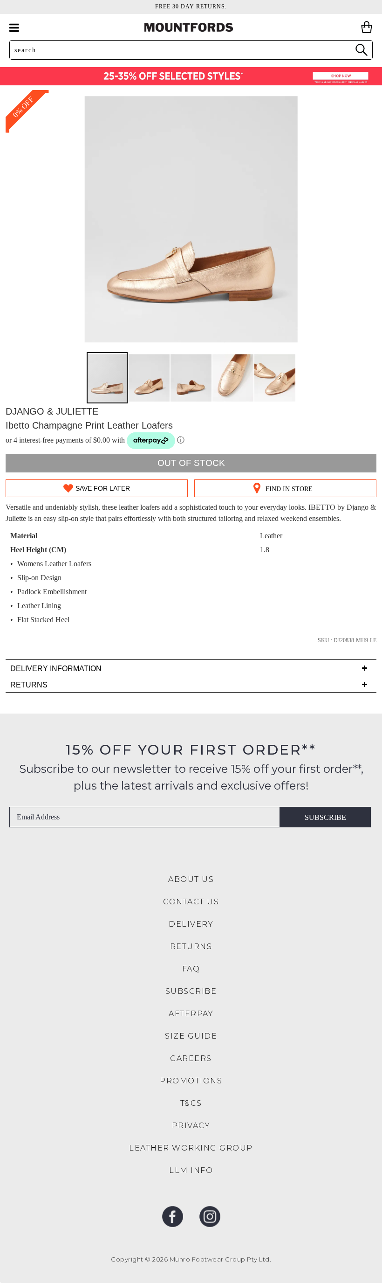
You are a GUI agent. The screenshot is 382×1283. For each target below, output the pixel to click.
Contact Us (191, 901)
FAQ (191, 968)
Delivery (191, 924)
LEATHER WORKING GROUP (191, 1148)
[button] (150, 377)
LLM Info (191, 1170)
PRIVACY (191, 1125)
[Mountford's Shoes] (191, 27)
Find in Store (289, 488)
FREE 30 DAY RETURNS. (191, 6)
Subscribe (325, 817)
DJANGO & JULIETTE (52, 411)
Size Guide (191, 1036)
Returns (191, 946)
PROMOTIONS (191, 1080)
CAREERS (191, 1058)
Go (361, 49)
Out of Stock (191, 463)
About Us (191, 879)
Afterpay (191, 1013)
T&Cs (191, 1103)
